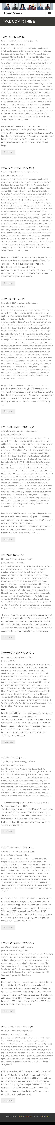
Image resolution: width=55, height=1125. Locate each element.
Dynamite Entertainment (37, 72)
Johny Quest (26, 590)
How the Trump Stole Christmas (28, 81)
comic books (6, 66)
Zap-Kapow (26, 975)
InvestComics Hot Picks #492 (17, 427)
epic (12, 864)
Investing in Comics (26, 84)
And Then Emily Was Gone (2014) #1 (23, 957)
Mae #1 (34, 590)
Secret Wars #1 (7, 787)
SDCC (46, 972)
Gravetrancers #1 (10, 78)
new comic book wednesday (39, 593)
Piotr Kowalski (43, 355)
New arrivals (32, 96)
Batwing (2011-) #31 (27, 1041)
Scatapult (40, 972)
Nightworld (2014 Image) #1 (34, 882)
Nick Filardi (24, 355)
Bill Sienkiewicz (21, 569)
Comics (5, 855)
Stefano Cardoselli (41, 1062)
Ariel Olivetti (36, 566)
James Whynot (40, 84)
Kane (43, 343)
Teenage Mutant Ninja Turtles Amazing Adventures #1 (25, 793)
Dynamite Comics (21, 72)
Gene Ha (38, 581)
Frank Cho (17, 581)
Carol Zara (12, 322)
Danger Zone (42, 325)
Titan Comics (31, 113)
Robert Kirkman (30, 972)
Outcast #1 (43, 969)
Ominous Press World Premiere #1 (38, 102)
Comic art (48, 63)
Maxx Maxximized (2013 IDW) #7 (22, 1056)
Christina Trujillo (23, 322)
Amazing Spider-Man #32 (25, 316)
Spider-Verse (37, 885)
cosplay (4, 963)
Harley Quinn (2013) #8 (25, 963)
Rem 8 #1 (33, 596)
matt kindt (11, 349)
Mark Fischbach (22, 93)
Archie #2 (15, 769)
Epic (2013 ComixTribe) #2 (25, 864)
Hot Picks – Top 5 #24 (13, 758)
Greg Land (28, 337)
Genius (38, 864)
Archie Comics (45, 51)
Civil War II (41, 572)
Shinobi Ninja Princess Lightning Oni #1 (30, 364)
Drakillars (14, 772)
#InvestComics (8, 954)
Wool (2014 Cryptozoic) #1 (11, 975)
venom (27, 373)
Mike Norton (12, 96)
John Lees (16, 343)
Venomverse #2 (7, 375)
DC (39, 69)
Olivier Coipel (16, 596)
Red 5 (13, 104)
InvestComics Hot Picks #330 (17, 943)
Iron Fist (29, 1050)
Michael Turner (30, 349)
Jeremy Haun (6, 343)
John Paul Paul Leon (9, 87)
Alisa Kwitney (21, 51)
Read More (8, 152)
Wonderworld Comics (28, 608)
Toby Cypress (41, 369)
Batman (14, 319)
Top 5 (31, 605)
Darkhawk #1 (6, 69)
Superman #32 (7, 369)
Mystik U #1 (22, 96)
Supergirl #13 (33, 367)
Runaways (20, 361)
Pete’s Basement (16, 972)
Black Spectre (18, 858)
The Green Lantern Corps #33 (14, 113)
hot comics (11, 81)
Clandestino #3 (7, 575)
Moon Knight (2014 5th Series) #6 (19, 876)
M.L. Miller (11, 93)
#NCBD (5, 48)
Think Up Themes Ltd (23, 1116)
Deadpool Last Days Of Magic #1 (36, 578)
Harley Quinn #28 (25, 584)
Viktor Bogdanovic (21, 375)
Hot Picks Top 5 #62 (12, 555)
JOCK (19, 590)
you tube (40, 608)
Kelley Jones (8, 90)
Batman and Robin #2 (18, 54)
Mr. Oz (9, 352)
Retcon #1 (42, 358)
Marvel (42, 93)
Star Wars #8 (17, 790)
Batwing (16, 1041)
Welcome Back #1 (44, 796)
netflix (17, 1062)
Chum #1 (22, 572)
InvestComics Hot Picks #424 (17, 653)
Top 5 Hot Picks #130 (12, 299)
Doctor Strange (7, 581)
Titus (38, 113)
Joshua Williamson (32, 343)
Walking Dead (34, 375)
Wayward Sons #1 (14, 119)
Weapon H (44, 375)
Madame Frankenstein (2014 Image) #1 (24, 1053)
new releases (26, 98)
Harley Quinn (38, 337)
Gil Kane (8, 775)
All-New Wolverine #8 (11, 566)
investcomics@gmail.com (28, 41)
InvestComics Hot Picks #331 (17, 847)
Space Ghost (22, 599)
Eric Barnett (32, 331)
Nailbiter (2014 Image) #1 (28, 1059)
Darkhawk (41, 66)
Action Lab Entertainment (19, 48)
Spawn (30, 599)
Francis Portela (7, 334)
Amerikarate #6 (42, 316)
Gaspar (32, 334)
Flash (40, 331)
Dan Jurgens (21, 325)
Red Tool (25, 596)
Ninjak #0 (33, 355)
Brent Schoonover (34, 319)
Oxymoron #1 (13, 784)
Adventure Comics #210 (38, 48)
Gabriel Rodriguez (36, 75)
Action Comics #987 (16, 310)
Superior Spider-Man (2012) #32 (39, 888)
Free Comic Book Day (21, 1047)
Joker (23, 343)
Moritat (4, 352)
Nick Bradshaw (13, 355)
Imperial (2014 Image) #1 (40, 870)
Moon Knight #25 (39, 876)
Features (5, 44)
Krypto (16, 90)
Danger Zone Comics (9, 328)
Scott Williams (35, 107)
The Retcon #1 (19, 369)
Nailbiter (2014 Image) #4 (11, 879)
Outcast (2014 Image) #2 (28, 969)
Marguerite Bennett (20, 346)
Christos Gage (35, 322)
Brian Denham (25, 60)
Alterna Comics (33, 51)
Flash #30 (46, 331)
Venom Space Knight (43, 703)
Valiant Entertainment (42, 116)
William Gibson (13, 608)
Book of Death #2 (38, 769)
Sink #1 (48, 364)
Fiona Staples (35, 772)
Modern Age (23, 593)
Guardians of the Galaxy (19, 867)
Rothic (40, 596)
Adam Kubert (7, 858)
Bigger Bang (46, 566)
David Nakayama (30, 69)
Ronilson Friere (9, 361)
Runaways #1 (30, 361)
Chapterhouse (25, 63)
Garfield (33, 1047)
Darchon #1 (31, 66)
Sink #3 (45, 107)
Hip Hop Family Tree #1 (40, 775)
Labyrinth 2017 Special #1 (39, 90)
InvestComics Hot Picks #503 (17, 168)
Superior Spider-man (18, 888)
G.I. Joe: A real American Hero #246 (14, 75)
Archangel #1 (25, 566)
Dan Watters (32, 325)
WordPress (44, 1116)
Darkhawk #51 (17, 69)
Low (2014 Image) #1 (22, 966)
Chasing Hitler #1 (37, 63)
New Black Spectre (38, 879)
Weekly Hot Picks (16, 175)
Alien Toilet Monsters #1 (34, 313)
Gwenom (21, 78)
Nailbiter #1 (26, 879)
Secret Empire (41, 361)
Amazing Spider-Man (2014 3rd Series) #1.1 (18, 1038)
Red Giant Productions (36, 104)
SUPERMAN (43, 367)
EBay (50, 72)
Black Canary (26, 57)
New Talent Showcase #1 (41, 98)
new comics (15, 98)
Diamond (11, 963)
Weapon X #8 (6, 378)
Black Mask (36, 57)
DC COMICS (45, 69)
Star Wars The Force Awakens (34, 790)
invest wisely (13, 84)
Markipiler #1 (33, 93)
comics (14, 66)
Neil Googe (17, 352)
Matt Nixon (20, 349)
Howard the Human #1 (21, 778)
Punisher (19, 358)
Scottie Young (45, 784)
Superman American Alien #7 (32, 602)
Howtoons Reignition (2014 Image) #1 (15, 870)
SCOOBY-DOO (23, 107)
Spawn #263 (39, 599)
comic (15, 575)
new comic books (39, 352)
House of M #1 (6, 778)
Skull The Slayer (41, 787)
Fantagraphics (24, 772)
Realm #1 (33, 358)
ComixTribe (22, 66)
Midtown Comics (43, 349)
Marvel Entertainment (9, 593)
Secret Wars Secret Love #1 (24, 787)
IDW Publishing (11, 587)
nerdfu (33, 966)
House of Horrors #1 (17, 1050)
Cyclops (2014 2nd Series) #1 (32, 1044)
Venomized (34, 373)
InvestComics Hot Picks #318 (17, 1027)
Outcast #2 (5, 972)
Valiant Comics (27, 116)
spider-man (5, 367)
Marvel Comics (43, 590)
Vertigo (4, 119)
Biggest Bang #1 (7, 569)
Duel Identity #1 (7, 72)
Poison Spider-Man (8, 358)
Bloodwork (22, 319)
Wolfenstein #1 (18, 378)
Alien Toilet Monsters (17, 313)
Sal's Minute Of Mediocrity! (29, 784)
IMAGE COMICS (24, 587)
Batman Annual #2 (34, 54)
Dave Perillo (39, 328)
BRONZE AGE (12, 572)
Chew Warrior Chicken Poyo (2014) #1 (24, 960)
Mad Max (48, 343)
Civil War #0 (31, 572)
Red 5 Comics (21, 104)
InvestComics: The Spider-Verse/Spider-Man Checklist (21, 873)
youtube (25, 119)
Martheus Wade (35, 346)
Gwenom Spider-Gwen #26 (36, 78)
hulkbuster (46, 584)
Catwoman (14, 63)
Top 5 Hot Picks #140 (12, 37)
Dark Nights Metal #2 (26, 328)
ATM (8, 319)
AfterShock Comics (8, 51)
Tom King (44, 113)
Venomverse (44, 373)
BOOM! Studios (13, 60)
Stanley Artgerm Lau (19, 367)
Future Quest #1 (28, 581)
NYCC (16, 969)
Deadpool (19, 578)
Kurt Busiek (24, 90)
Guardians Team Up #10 (21, 775)
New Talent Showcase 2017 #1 (12, 102)
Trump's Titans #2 (14, 116)
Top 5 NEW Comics (17, 44)
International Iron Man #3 (40, 587)
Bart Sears (5, 54)
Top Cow (4, 891)
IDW (42, 81)
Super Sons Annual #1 (32, 110)
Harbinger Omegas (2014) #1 (39, 867)
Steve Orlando (17, 110)
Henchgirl (37, 584)
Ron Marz (13, 107)
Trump (3, 116)
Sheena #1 (10, 364)
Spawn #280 (6, 110)
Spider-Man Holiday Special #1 (19, 885)
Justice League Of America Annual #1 (32, 87)
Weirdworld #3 (31, 796)
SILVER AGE (12, 599)
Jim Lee (49, 84)
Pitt (32, 1062)
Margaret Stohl (7, 346)
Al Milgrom (6, 769)
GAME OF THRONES (21, 334)
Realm (26, 358)
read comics (6, 104)
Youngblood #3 (7, 1065)
